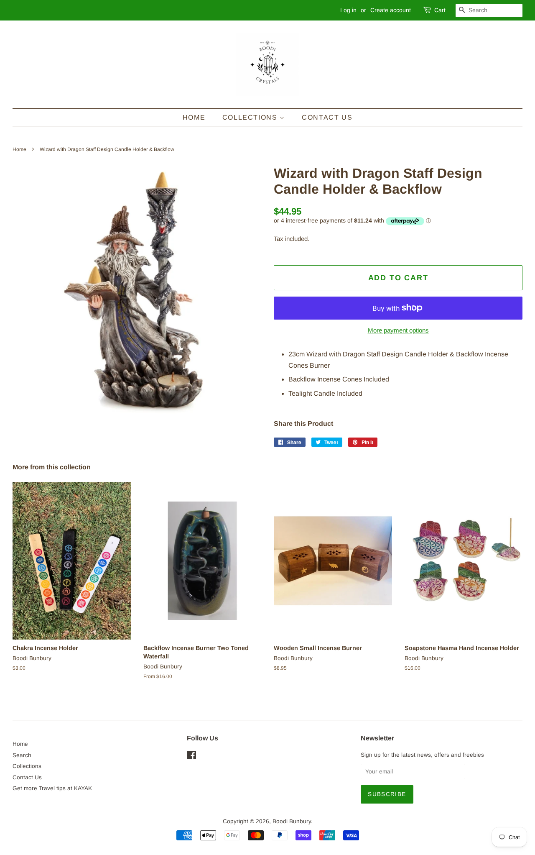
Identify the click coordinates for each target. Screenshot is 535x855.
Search (22, 755)
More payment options (398, 330)
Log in (348, 10)
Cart (440, 10)
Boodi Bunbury (292, 821)
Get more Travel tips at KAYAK (52, 788)
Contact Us (327, 117)
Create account (390, 10)
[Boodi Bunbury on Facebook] (191, 757)
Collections (251, 117)
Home (194, 117)
